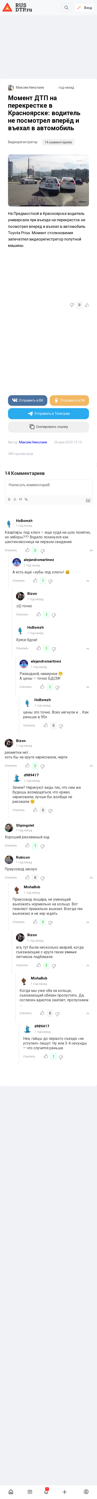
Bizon (32, 594)
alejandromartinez (39, 560)
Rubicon (23, 857)
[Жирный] (9, 499)
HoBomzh (24, 521)
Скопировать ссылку (52, 427)
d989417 (31, 775)
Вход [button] (88, 8)
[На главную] (11, 1492)
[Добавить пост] (64, 1491)
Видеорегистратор (22, 142)
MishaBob (32, 887)
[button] (46, 1492)
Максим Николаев (30, 87)
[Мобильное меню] (30, 1492)
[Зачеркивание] (14, 499)
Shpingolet (25, 825)
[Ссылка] (26, 499)
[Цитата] (20, 499)
